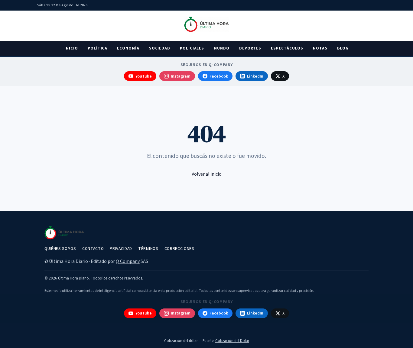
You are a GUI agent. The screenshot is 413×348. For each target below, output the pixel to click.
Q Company (128, 261)
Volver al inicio (207, 174)
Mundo (221, 48)
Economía (128, 48)
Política (97, 48)
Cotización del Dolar (232, 340)
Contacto (93, 248)
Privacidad (121, 248)
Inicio (71, 48)
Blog (343, 48)
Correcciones (179, 248)
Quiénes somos (60, 248)
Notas (320, 48)
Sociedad (159, 48)
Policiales (192, 48)
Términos (148, 248)
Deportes (250, 48)
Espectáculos (287, 48)
